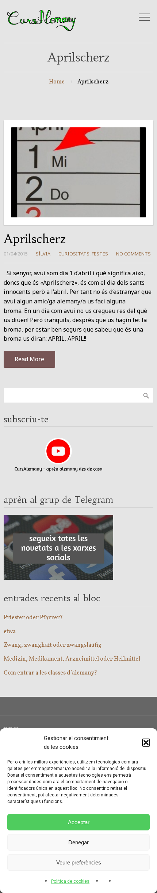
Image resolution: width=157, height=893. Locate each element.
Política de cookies (70, 881)
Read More (29, 359)
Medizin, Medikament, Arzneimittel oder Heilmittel (72, 659)
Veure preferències (78, 862)
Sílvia (43, 253)
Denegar (78, 842)
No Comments (133, 253)
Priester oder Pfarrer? (33, 618)
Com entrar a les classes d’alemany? (50, 673)
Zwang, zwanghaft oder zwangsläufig (53, 645)
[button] (146, 742)
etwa (10, 632)
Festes (100, 253)
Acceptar (78, 822)
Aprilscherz (35, 239)
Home (57, 82)
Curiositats (73, 253)
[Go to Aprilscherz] (78, 172)
